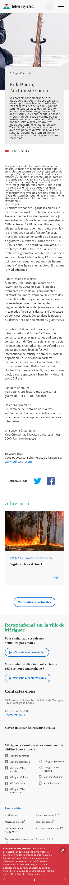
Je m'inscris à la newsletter (27, 652)
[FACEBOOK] (48, 481)
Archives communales (48, 828)
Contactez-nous (15, 715)
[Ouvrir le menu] (61, 6)
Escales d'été (43, 839)
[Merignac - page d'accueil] (34, 7)
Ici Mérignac (11, 815)
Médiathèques (17, 783)
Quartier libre (43, 821)
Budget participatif (46, 815)
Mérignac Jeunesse (20, 761)
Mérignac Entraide (19, 755)
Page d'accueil (21, 73)
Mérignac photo (13, 821)
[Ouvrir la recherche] (49, 6)
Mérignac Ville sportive (17, 769)
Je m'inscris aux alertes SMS (27, 678)
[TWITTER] (37, 481)
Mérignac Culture (19, 777)
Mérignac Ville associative (17, 791)
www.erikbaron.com (18, 462)
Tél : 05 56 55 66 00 (17, 711)
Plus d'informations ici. (34, 874)
